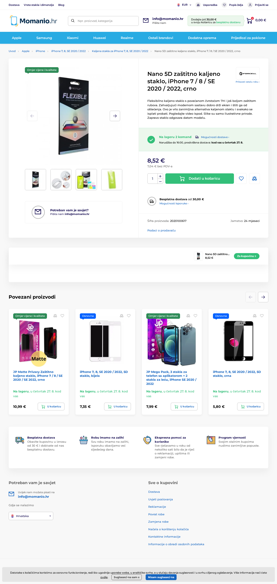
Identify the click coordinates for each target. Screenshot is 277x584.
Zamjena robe (158, 521)
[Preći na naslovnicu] (33, 21)
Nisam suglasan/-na (161, 577)
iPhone (40, 51)
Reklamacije (157, 506)
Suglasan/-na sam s (126, 577)
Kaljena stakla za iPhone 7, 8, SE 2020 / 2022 (120, 51)
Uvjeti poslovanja (160, 499)
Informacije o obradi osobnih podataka (176, 544)
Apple (25, 51)
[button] (115, 116)
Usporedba (210, 5)
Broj (153, 179)
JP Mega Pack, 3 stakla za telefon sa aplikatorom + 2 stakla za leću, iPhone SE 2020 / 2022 (171, 378)
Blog (61, 5)
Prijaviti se (261, 5)
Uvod (12, 51)
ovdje (104, 577)
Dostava (14, 5)
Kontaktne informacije (164, 536)
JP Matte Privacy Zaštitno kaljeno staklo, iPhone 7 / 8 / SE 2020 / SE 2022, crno (38, 376)
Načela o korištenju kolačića (168, 529)
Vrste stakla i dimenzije (39, 5)
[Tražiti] (73, 21)
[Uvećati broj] (160, 176)
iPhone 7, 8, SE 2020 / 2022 (68, 51)
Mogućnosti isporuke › (173, 203)
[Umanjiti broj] (160, 181)
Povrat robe (156, 514)
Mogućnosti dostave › (215, 137)
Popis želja (236, 5)
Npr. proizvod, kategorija (95, 21)
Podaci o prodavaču (161, 230)
